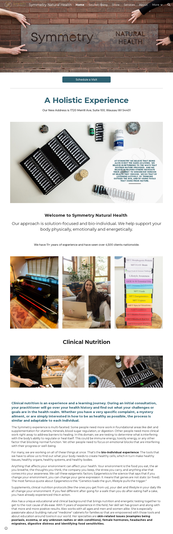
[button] (169, 5)
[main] (86, 104)
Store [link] (115, 4)
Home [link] (80, 4)
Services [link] (129, 4)
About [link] (143, 4)
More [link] (155, 4)
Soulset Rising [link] (98, 4)
